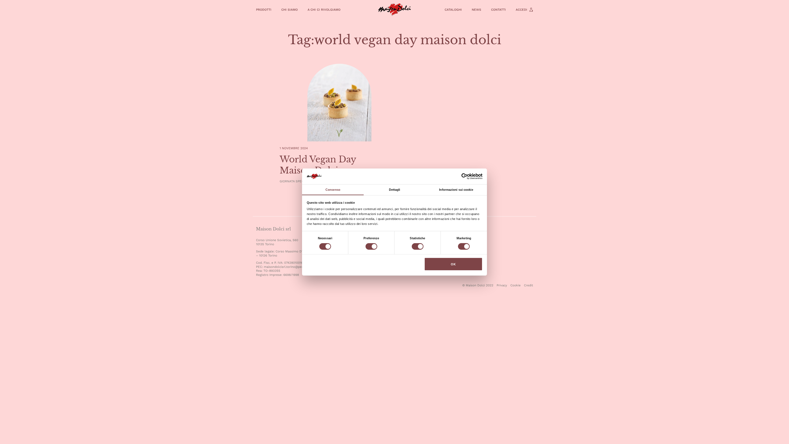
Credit (528, 285)
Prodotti (263, 10)
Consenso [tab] (332, 189)
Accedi (521, 10)
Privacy (502, 285)
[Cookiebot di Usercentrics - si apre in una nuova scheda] (464, 176)
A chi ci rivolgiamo (324, 10)
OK (453, 264)
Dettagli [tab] (394, 189)
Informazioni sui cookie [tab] (456, 189)
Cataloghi (453, 10)
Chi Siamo (289, 10)
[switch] (371, 247)
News (476, 10)
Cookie (515, 285)
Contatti (498, 10)
